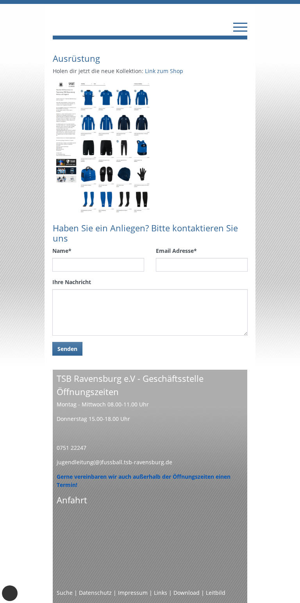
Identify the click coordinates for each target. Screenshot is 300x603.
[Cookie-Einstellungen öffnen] (10, 593)
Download (186, 592)
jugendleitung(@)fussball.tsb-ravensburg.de (114, 462)
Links (160, 592)
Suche (65, 592)
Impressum (133, 592)
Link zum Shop (164, 71)
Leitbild (215, 592)
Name (61, 250)
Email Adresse (176, 250)
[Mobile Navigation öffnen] (240, 27)
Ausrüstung (76, 58)
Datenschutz (95, 592)
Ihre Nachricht (71, 282)
